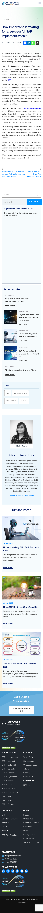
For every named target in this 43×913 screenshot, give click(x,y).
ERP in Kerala (7, 781)
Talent (26, 769)
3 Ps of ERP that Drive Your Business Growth (34, 174)
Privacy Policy (29, 834)
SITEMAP (27, 753)
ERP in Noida (7, 800)
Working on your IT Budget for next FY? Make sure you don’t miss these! (13, 174)
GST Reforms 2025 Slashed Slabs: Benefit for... (29, 354)
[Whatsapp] (33, 43)
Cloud (4, 827)
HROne (26, 785)
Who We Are (28, 757)
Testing (24, 401)
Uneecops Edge (30, 765)
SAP (7, 393)
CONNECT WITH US (21, 710)
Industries (27, 815)
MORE (26, 810)
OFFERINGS (7, 810)
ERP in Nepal (7, 796)
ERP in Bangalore (9, 769)
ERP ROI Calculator (10, 835)
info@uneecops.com (13, 856)
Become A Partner (31, 823)
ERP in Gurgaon (8, 804)
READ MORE (10, 305)
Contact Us (28, 777)
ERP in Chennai (8, 773)
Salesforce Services (10, 819)
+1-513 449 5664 (11, 862)
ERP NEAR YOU (9, 753)
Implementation (20, 393)
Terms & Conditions (31, 842)
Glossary (26, 773)
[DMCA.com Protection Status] (18, 748)
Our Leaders (28, 761)
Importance (11, 401)
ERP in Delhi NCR (9, 765)
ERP (9, 80)
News (25, 830)
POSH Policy (28, 838)
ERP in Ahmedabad (10, 757)
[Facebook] (25, 43)
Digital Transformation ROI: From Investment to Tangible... (29, 317)
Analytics (5, 823)
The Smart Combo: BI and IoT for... (20, 370)
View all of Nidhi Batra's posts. (21, 495)
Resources (27, 827)
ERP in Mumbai (8, 761)
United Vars (28, 819)
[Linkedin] (29, 43)
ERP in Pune (7, 784)
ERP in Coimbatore (10, 792)
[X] (37, 43)
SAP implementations (32, 108)
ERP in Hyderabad (9, 777)
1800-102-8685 (11, 859)
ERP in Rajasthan (9, 788)
